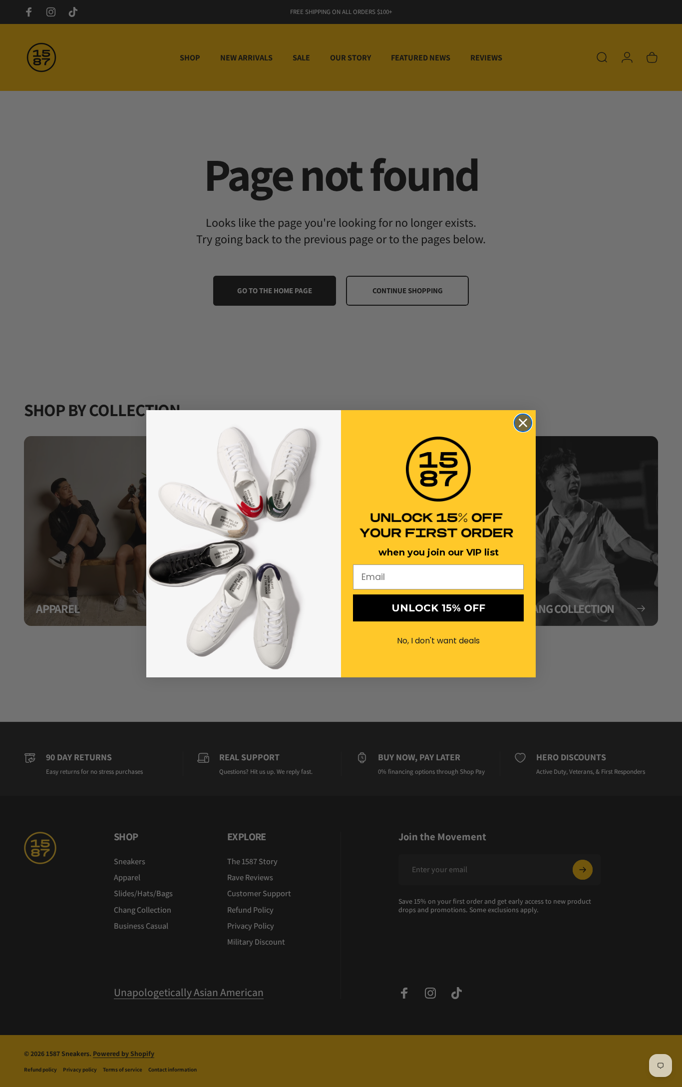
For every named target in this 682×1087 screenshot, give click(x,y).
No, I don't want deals (438, 640)
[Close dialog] (523, 423)
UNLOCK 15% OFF (438, 608)
